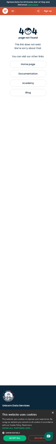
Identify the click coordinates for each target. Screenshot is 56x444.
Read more (27, 425)
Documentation (28, 73)
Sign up (48, 10)
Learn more (32, 4)
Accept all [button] (14, 438)
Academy (28, 83)
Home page (28, 64)
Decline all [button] (40, 438)
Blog (28, 92)
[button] (28, 428)
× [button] (53, 413)
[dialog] (28, 427)
